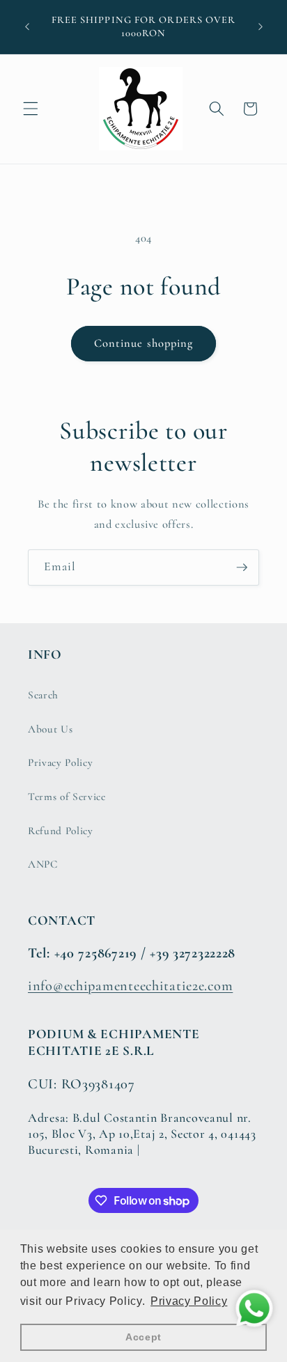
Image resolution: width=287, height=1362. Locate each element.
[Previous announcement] (27, 27)
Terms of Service (67, 796)
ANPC (43, 864)
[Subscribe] (241, 567)
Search (43, 695)
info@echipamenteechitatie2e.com (130, 985)
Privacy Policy (60, 762)
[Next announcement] (260, 27)
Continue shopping (144, 343)
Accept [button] (143, 1337)
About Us (50, 729)
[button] (30, 108)
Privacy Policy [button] (188, 1301)
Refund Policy (60, 830)
